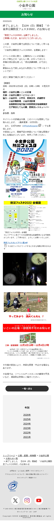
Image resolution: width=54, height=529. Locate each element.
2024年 (27, 424)
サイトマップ (22, 477)
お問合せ (13, 471)
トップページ (9, 455)
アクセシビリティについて (14, 474)
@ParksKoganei (30, 126)
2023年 (27, 428)
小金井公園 (27, 5)
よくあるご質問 (23, 471)
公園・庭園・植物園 (27, 455)
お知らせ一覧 (12, 458)
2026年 (27, 415)
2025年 (27, 419)
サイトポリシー (36, 471)
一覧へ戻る (27, 388)
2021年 (27, 437)
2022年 (27, 432)
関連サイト (33, 477)
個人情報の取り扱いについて (36, 474)
